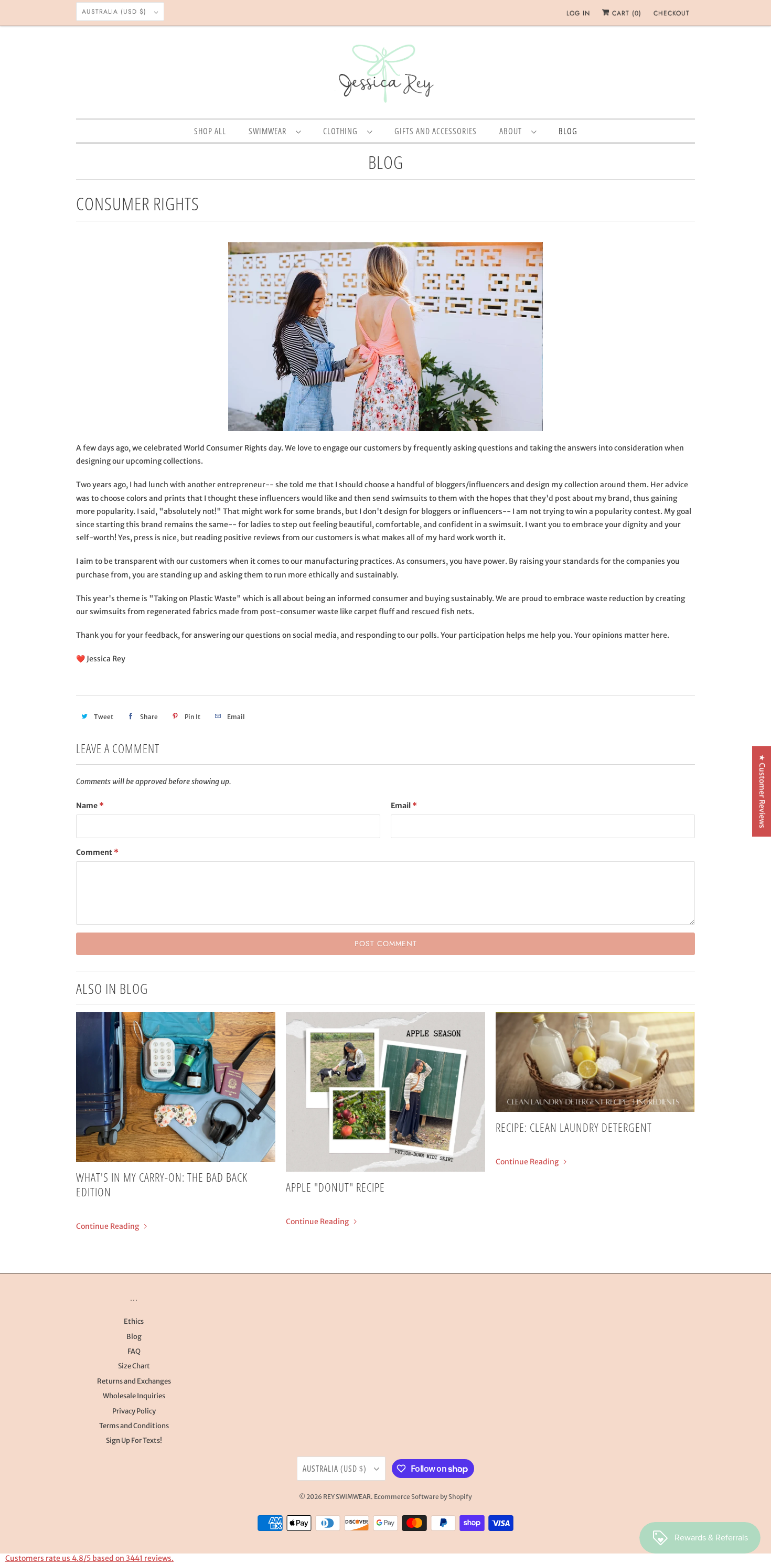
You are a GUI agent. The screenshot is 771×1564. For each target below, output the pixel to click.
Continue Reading (108, 1226)
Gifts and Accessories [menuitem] (435, 131)
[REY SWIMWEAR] (385, 74)
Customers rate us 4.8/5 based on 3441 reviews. (89, 1558)
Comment (97, 852)
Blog (385, 162)
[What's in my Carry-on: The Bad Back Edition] (175, 1087)
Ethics (134, 1321)
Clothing (342, 131)
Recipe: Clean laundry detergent (574, 1127)
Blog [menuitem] (568, 131)
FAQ (134, 1351)
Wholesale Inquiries (134, 1395)
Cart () (625, 13)
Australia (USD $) (115, 11)
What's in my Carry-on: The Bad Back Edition (162, 1184)
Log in (578, 13)
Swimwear (270, 131)
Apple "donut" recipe (335, 1187)
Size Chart (134, 1366)
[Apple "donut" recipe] (385, 1092)
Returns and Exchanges (134, 1381)
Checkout (672, 13)
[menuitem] (274, 131)
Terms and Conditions (134, 1425)
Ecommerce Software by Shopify (423, 1497)
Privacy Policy (134, 1411)
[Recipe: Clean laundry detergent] (595, 1062)
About (512, 131)
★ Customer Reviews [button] (762, 791)
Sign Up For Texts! (134, 1440)
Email (404, 805)
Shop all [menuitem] (210, 131)
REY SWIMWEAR (347, 1497)
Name (90, 805)
